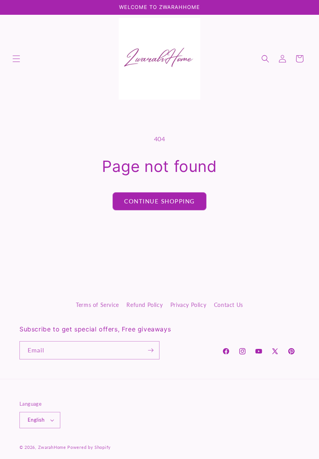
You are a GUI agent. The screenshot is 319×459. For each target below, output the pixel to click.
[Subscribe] (150, 350)
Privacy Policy (188, 304)
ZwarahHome (52, 447)
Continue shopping (159, 201)
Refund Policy (144, 304)
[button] (16, 58)
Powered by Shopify (89, 447)
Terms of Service (97, 304)
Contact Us (228, 304)
